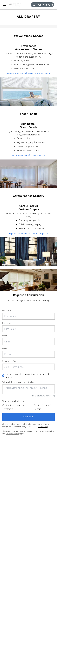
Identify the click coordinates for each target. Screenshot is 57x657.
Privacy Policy (48, 431)
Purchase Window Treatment (13, 407)
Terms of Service (12, 433)
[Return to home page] (18, 5)
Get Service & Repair (42, 407)
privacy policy (43, 426)
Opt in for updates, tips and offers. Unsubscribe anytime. (28, 375)
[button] (4, 4)
